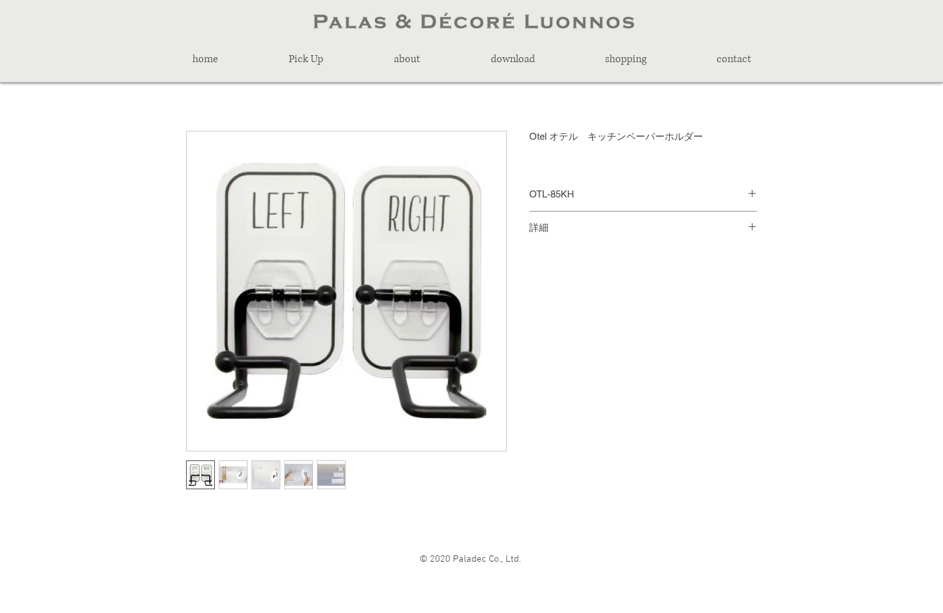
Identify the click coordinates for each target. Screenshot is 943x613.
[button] (306, 59)
